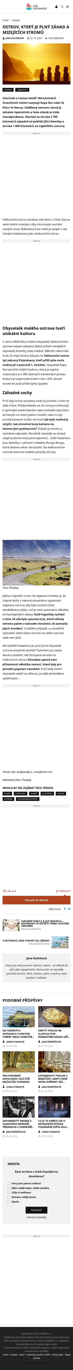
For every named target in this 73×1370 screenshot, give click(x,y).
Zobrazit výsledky (36, 1217)
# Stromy (8, 799)
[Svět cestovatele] (36, 6)
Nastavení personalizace (36, 1363)
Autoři (22, 1354)
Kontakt (13, 1354)
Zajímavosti (22, 90)
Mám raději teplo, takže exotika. (31, 1188)
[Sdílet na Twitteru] (69, 909)
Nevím (15, 1201)
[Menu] (67, 7)
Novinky (8, 90)
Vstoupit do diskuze (36, 900)
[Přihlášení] (56, 6)
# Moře (34, 793)
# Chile (7, 793)
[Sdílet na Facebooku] (65, 909)
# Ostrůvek (47, 793)
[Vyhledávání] (62, 6)
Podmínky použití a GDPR (38, 1354)
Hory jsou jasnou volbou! (26, 1183)
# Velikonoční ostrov (28, 799)
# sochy (60, 793)
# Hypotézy (20, 793)
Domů (5, 1354)
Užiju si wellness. (21, 1192)
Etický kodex (57, 1354)
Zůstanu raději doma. (24, 1197)
